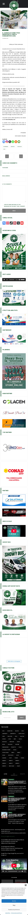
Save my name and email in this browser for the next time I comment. (14, 205)
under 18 (17, 763)
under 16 (4, 763)
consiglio (19, 146)
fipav (16, 736)
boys (23, 730)
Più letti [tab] (22, 774)
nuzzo (3, 744)
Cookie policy (11, 836)
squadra (4, 757)
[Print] (16, 141)
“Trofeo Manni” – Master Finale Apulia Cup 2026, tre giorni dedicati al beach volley (16, 815)
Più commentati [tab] (14, 774)
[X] (9, 141)
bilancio (13, 146)
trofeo (22, 757)
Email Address (6, 175)
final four (10, 736)
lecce (9, 738)
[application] (14, 279)
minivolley (12, 741)
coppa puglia (21, 733)
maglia (20, 738)
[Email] (19, 141)
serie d (18, 752)
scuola (14, 749)
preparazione (5, 747)
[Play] (4, 279)
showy (3, 755)
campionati (4, 733)
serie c (12, 752)
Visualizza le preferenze (14, 909)
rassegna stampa (6, 749)
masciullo (4, 741)
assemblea (5, 146)
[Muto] (19, 279)
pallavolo (10, 744)
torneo (16, 757)
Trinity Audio (17, 44)
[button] (25, 885)
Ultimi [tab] (5, 774)
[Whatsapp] (13, 141)
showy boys (10, 755)
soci (4, 149)
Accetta (14, 901)
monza (18, 741)
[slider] (23, 279)
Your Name (5, 167)
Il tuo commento (7, 184)
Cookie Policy (7, 913)
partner (17, 744)
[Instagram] (6, 141)
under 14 (11, 760)
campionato (13, 733)
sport (17, 755)
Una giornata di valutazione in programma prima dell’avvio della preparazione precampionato (17, 800)
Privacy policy (4, 836)
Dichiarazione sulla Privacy (16, 913)
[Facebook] (3, 141)
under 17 (11, 763)
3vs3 (3, 730)
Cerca (21, 717)
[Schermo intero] (25, 871)
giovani (4, 738)
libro (15, 738)
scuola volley (5, 752)
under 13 (4, 760)
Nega (14, 905)
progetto (13, 747)
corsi (3, 736)
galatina (22, 736)
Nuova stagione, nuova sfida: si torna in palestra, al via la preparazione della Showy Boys (17, 782)
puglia (20, 747)
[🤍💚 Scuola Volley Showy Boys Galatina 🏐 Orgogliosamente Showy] (21, 643)
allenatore (9, 730)
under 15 (17, 760)
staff (10, 757)
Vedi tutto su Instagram (14, 661)
